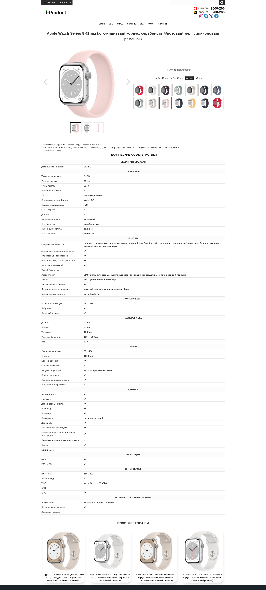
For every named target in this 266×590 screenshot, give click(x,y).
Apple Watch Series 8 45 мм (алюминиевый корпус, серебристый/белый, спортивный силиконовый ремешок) (202, 577)
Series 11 (162, 24)
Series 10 (131, 24)
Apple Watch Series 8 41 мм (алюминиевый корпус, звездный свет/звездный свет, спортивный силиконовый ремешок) (64, 577)
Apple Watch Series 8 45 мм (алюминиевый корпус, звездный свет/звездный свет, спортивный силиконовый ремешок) (156, 577)
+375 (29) (211, 8)
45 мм (199, 78)
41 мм (189, 78)
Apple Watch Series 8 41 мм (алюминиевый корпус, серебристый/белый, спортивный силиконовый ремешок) (110, 577)
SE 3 (142, 24)
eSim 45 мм (177, 78)
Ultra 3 (151, 24)
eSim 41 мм (162, 78)
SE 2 (111, 24)
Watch (102, 24)
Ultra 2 (120, 24)
